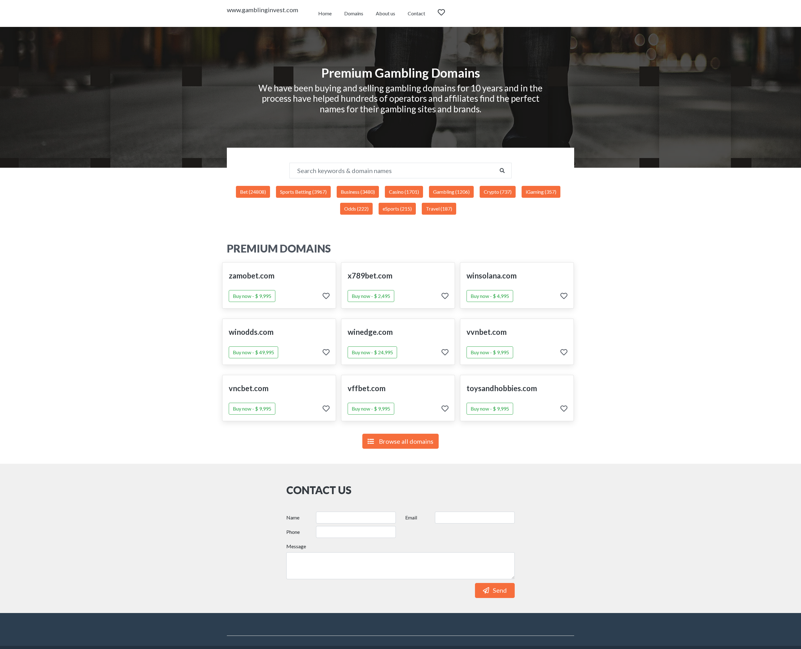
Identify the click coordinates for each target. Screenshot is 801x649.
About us (385, 13)
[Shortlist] (447, 13)
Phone (293, 532)
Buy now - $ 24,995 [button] (372, 352)
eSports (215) (397, 209)
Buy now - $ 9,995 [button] (252, 296)
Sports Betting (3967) (303, 192)
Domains (353, 13)
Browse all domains (406, 441)
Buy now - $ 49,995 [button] (253, 352)
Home (325, 13)
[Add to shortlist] (326, 296)
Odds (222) (356, 209)
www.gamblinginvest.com (262, 9)
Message (296, 546)
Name (292, 517)
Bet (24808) (253, 192)
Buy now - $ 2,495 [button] (371, 296)
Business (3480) (358, 192)
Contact (416, 13)
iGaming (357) (541, 192)
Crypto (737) (498, 192)
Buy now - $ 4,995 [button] (490, 296)
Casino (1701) (404, 192)
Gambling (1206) (451, 192)
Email (411, 517)
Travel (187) (439, 209)
